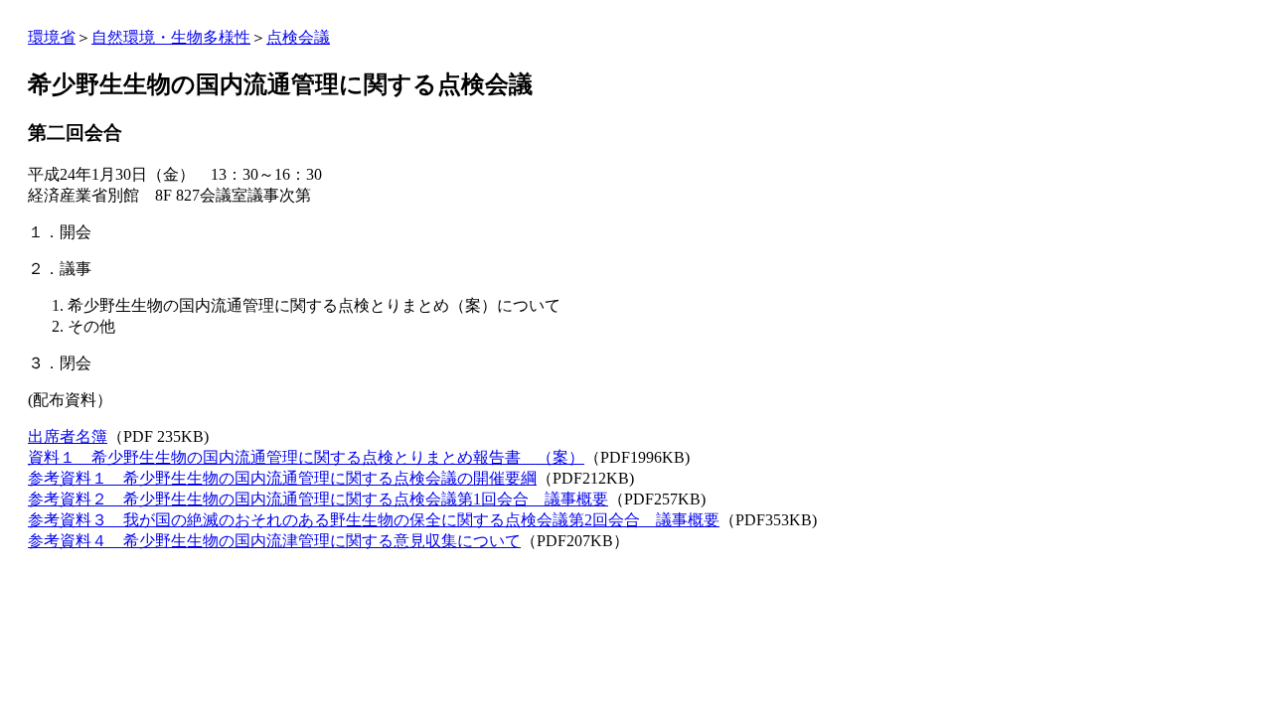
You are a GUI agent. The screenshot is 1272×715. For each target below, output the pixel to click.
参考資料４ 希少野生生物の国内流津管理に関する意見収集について (274, 540)
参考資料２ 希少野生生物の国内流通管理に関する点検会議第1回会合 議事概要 (318, 499)
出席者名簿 (67, 436)
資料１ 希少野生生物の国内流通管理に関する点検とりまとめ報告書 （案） (306, 457)
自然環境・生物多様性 (170, 37)
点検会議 (298, 37)
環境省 (52, 37)
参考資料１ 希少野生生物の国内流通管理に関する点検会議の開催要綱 (282, 478)
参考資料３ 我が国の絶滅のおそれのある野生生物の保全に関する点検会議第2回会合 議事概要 (373, 519)
